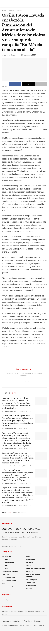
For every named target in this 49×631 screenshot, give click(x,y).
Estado (5, 584)
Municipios (30, 559)
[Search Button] (46, 3)
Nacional (29, 562)
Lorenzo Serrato (10, 55)
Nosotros (5, 621)
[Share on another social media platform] (41, 84)
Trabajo (27, 621)
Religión (29, 571)
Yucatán (11, 11)
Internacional (7, 587)
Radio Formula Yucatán (35, 568)
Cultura (5, 568)
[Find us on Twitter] (7, 599)
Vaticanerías (31, 586)
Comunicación (8, 562)
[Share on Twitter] (28, 84)
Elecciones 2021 (8, 578)
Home (4, 11)
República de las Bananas (33, 575)
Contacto (6, 565)
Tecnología (30, 583)
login (9, 512)
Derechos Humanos (10, 571)
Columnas (6, 559)
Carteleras (6, 556)
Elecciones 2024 (9, 581)
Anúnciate (16, 621)
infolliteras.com (12, 625)
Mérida (19, 11)
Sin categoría (31, 579)
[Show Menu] (3, 3)
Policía (28, 565)
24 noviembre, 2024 (28, 55)
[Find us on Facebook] (2, 599)
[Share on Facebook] (15, 84)
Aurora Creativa (38, 625)
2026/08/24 (22, 411)
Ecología (5, 575)
